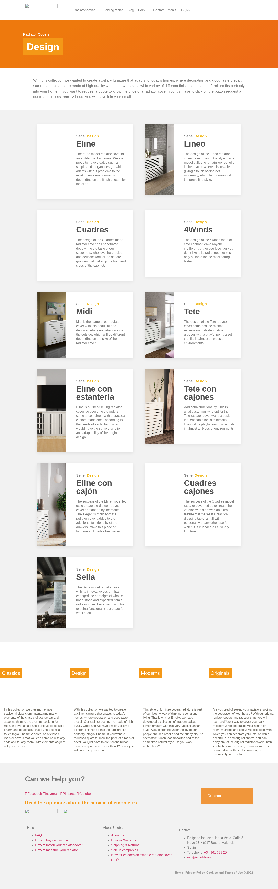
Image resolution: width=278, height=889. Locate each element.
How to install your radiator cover (58, 845)
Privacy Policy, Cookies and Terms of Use (214, 872)
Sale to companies (124, 850)
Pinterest (69, 793)
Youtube (85, 793)
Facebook (34, 793)
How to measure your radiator (56, 850)
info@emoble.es (199, 857)
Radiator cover (84, 10)
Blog (130, 10)
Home (179, 872)
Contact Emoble (164, 10)
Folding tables (113, 10)
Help (141, 10)
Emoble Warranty (123, 840)
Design (93, 136)
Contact (214, 796)
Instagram (52, 793)
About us (117, 835)
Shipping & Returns (125, 845)
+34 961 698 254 (216, 852)
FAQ (38, 835)
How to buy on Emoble (51, 840)
